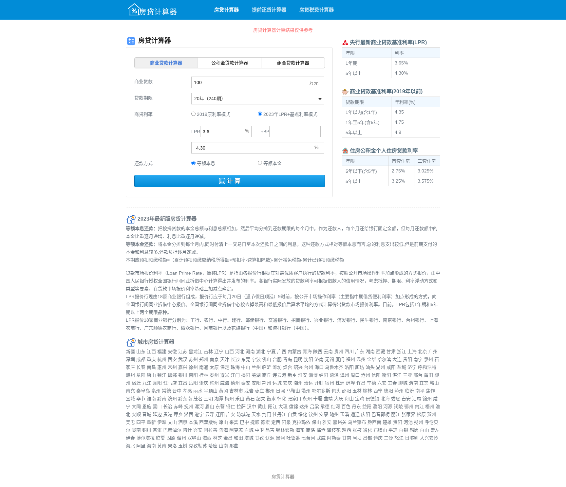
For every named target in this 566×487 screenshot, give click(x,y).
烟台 (287, 367)
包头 (336, 390)
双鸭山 (194, 438)
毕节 (140, 398)
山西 (229, 351)
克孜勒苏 (198, 445)
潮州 (298, 383)
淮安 (302, 375)
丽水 (197, 390)
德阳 (388, 390)
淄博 (313, 375)
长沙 (235, 359)
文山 (172, 422)
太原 (214, 367)
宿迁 (136, 383)
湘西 (188, 414)
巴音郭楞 (380, 414)
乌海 (223, 430)
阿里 (140, 445)
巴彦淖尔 (172, 430)
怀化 (281, 398)
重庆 (151, 359)
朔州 (418, 422)
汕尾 (416, 398)
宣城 (130, 398)
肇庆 (203, 383)
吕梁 (314, 406)
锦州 (427, 398)
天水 (256, 414)
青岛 (287, 359)
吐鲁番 (293, 438)
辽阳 (220, 414)
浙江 (401, 351)
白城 (249, 430)
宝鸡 (359, 398)
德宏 (265, 422)
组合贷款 (293, 62)
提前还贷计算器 (269, 9)
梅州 (229, 398)
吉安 (406, 398)
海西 (207, 438)
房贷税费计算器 (316, 9)
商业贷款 (166, 62)
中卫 (259, 430)
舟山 (349, 398)
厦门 (340, 359)
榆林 (367, 390)
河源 (387, 406)
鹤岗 (414, 430)
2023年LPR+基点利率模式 (289, 114)
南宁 (418, 359)
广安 (230, 414)
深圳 (130, 359)
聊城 (402, 383)
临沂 (266, 367)
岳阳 (193, 383)
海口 (319, 367)
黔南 (161, 398)
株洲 (340, 383)
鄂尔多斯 (321, 390)
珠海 (235, 367)
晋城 (146, 414)
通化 (367, 430)
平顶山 (210, 390)
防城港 (243, 414)
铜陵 (398, 406)
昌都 (367, 438)
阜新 (151, 422)
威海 (224, 383)
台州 (308, 367)
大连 (397, 359)
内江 (419, 406)
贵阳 (407, 359)
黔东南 (185, 398)
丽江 (395, 414)
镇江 (161, 375)
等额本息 (205, 163)
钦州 (313, 414)
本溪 (193, 422)
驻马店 (170, 383)
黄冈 (223, 390)
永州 (307, 398)
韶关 (260, 398)
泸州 (399, 390)
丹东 (356, 406)
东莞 (245, 359)
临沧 (321, 430)
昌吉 (269, 430)
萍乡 (178, 414)
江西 (151, 351)
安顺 (136, 414)
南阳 (193, 375)
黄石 (250, 398)
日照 (280, 390)
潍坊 (277, 367)
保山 (316, 422)
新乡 (292, 375)
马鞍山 (293, 390)
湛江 (397, 375)
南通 (203, 367)
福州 (350, 359)
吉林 (208, 351)
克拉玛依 (301, 422)
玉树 (182, 445)
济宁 (412, 367)
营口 (157, 406)
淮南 (151, 398)
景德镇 (372, 398)
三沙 (388, 438)
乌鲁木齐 (334, 367)
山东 (140, 351)
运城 (277, 383)
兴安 (197, 430)
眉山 (209, 406)
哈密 (212, 445)
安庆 (287, 383)
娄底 (395, 398)
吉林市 (236, 390)
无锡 (329, 359)
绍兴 (298, 367)
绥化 (302, 414)
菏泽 (334, 375)
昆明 (298, 359)
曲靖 (328, 398)
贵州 (338, 351)
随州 (334, 414)
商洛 (310, 430)
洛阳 (349, 367)
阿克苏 (236, 430)
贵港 (167, 414)
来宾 (233, 422)
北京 (422, 351)
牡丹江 (279, 414)
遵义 (224, 375)
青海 (307, 351)
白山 (424, 430)
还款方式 (143, 163)
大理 (283, 406)
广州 (433, 351)
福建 (161, 351)
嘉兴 (182, 367)
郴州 (269, 390)
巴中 (244, 422)
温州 (361, 359)
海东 (300, 430)
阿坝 (357, 438)
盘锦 (293, 406)
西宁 (378, 390)
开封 (319, 383)
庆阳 (365, 414)
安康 (323, 414)
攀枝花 (334, 430)
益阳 (366, 406)
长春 (140, 367)
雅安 (326, 422)
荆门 (266, 414)
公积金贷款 (229, 62)
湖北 (260, 351)
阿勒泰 (334, 438)
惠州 (161, 367)
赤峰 (178, 406)
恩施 (146, 406)
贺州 (431, 414)
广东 (359, 351)
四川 (349, 351)
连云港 (279, 375)
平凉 (393, 430)
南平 (419, 390)
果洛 (172, 445)
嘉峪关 (340, 422)
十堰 (317, 398)
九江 (146, 383)
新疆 (130, 351)
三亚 (407, 375)
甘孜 (259, 438)
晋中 (176, 390)
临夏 (160, 438)
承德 (325, 406)
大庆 (338, 398)
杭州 (161, 359)
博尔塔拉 (145, 438)
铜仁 (230, 406)
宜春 (392, 383)
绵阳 (323, 375)
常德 (166, 390)
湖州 (380, 367)
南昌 (151, 367)
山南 (223, 445)
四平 (140, 422)
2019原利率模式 (213, 114)
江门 (235, 375)
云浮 (209, 414)
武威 (321, 438)
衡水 (271, 398)
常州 (172, 367)
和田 (238, 438)
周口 (355, 375)
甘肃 (391, 351)
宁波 (256, 359)
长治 (167, 406)
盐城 (401, 367)
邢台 (418, 375)
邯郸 (172, 375)
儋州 (181, 438)
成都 (140, 359)
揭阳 (245, 375)
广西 (281, 351)
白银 (403, 430)
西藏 (380, 351)
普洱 (157, 430)
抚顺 (254, 422)
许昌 (361, 383)
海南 (151, 445)
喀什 (187, 430)
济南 (319, 359)
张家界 (408, 414)
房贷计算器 (226, 9)
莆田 (428, 375)
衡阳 (386, 375)
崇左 (435, 430)
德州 (235, 383)
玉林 (357, 390)
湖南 (370, 351)
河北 (239, 351)
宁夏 (271, 351)
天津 (224, 359)
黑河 (280, 438)
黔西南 (374, 422)
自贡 (292, 414)
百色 (345, 406)
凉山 (223, 422)
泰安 (245, 383)
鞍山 (434, 383)
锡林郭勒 (285, 430)
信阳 (376, 375)
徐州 (193, 367)
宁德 (371, 383)
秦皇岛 (143, 390)
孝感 (187, 390)
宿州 (329, 383)
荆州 (266, 383)
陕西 (317, 351)
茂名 (197, 398)
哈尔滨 (384, 359)
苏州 (193, 359)
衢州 (306, 390)
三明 (208, 398)
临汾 (409, 390)
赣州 (130, 375)
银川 (182, 375)
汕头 (370, 367)
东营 (220, 406)
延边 (157, 414)
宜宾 (423, 383)
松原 (421, 414)
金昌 (228, 438)
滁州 (214, 383)
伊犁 (161, 422)
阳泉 (286, 422)
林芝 (217, 438)
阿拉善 (210, 430)
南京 (214, 359)
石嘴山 (380, 430)
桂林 (203, 375)
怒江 (399, 438)
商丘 (266, 375)
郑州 (203, 359)
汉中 (251, 406)
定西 (275, 422)
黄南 (161, 445)
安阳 (256, 383)
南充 (130, 390)
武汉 (182, 359)
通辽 (355, 414)
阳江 (272, 406)
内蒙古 (294, 351)
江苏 (182, 351)
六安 (382, 383)
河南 (250, 351)
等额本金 (272, 163)
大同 (136, 406)
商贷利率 (143, 114)
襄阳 (157, 383)
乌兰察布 (357, 422)
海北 (130, 445)
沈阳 (308, 359)
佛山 (266, 359)
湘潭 (218, 398)
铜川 (146, 430)
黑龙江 (195, 351)
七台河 (308, 438)
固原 (171, 438)
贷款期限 (143, 97)
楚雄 (387, 422)
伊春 (130, 438)
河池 (408, 422)
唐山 (151, 375)
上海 (412, 351)
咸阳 (391, 367)
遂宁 (199, 414)
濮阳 (377, 406)
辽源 (269, 438)
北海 (385, 398)
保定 (224, 367)
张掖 (357, 430)
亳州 (155, 390)
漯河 (199, 406)
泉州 (428, 359)
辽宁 (218, 351)
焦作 (430, 390)
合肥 (277, 359)
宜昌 (182, 383)
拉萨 (241, 406)
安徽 (172, 351)
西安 (172, 359)
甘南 (346, 438)
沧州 (365, 375)
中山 (245, 367)
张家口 (294, 398)
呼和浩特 (427, 367)
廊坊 (359, 367)
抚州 (188, 406)
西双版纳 (208, 422)
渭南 (413, 383)
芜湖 (256, 375)
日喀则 (412, 438)
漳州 (344, 375)
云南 (328, 351)
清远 (308, 383)
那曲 (233, 445)
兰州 (256, 367)
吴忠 (130, 422)
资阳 (397, 422)
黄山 (262, 406)
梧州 (429, 406)
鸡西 (346, 430)
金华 (371, 359)
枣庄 (259, 390)
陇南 (136, 430)
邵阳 (346, 390)
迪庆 (378, 438)
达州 (304, 406)
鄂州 (408, 406)
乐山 (239, 398)
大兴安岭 (429, 438)
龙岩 (249, 390)
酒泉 (182, 422)
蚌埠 (350, 383)
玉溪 (344, 414)
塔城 (249, 438)
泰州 (214, 375)
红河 (335, 406)
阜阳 (140, 375)
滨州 (172, 398)
